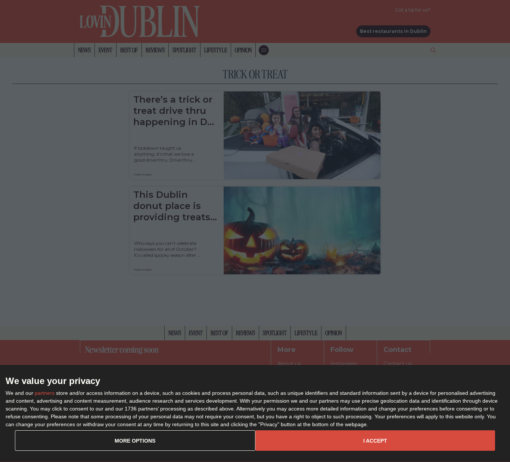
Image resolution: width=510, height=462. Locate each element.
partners (45, 393)
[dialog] (255, 413)
